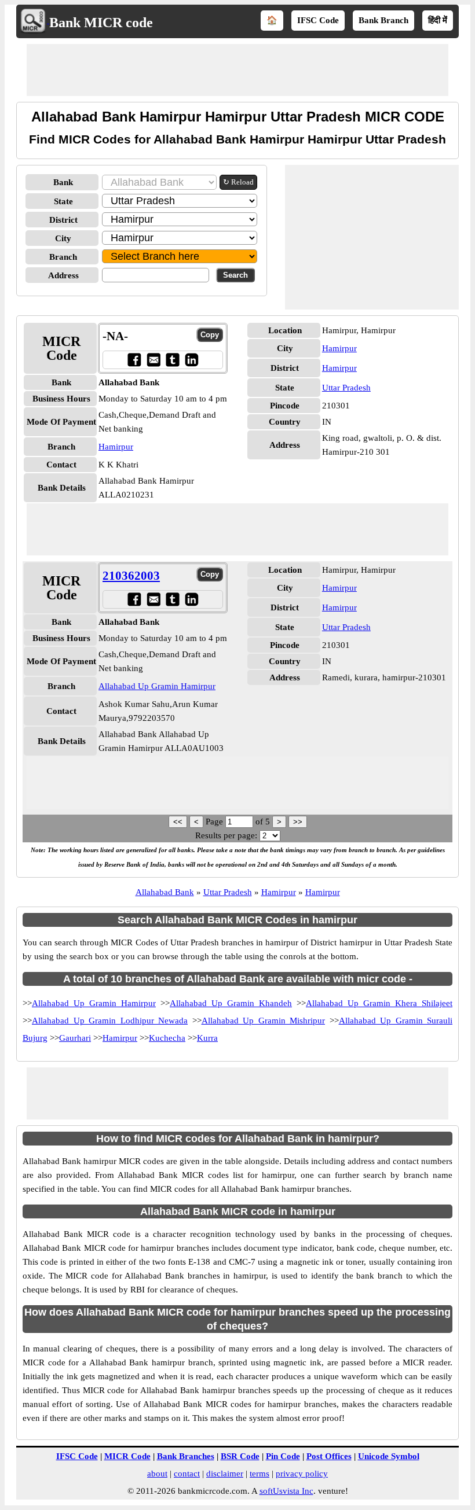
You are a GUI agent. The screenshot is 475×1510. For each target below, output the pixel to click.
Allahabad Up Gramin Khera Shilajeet (379, 1003)
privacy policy (302, 1473)
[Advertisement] (237, 70)
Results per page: (226, 835)
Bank (63, 182)
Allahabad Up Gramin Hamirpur (156, 686)
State (63, 201)
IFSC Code (318, 20)
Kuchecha (167, 1038)
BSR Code (240, 1456)
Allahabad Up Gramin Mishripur (264, 1020)
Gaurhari (75, 1038)
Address (63, 275)
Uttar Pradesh (346, 387)
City (63, 238)
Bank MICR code (101, 22)
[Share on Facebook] (134, 359)
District (63, 219)
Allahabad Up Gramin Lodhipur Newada (110, 1020)
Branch (63, 257)
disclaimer (224, 1473)
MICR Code (127, 1456)
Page (215, 821)
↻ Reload (238, 182)
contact (187, 1473)
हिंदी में (437, 20)
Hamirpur (115, 446)
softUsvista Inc (286, 1491)
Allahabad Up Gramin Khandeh (231, 1003)
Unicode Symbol (388, 1456)
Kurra (207, 1038)
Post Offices (329, 1456)
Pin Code (283, 1456)
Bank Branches (185, 1456)
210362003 (131, 576)
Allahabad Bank (165, 892)
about (157, 1473)
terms (259, 1473)
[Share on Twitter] (172, 359)
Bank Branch (383, 20)
